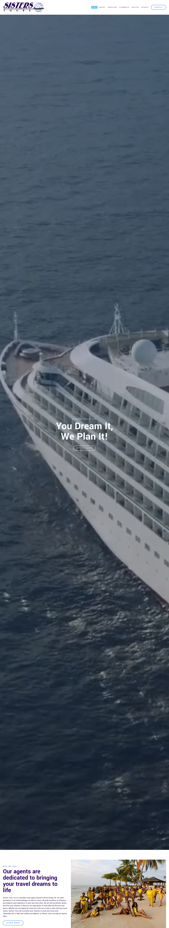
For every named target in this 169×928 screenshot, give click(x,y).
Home (94, 7)
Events (145, 7)
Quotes (135, 7)
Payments (124, 7)
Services (112, 7)
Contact (158, 7)
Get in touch (84, 448)
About (102, 7)
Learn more (13, 923)
